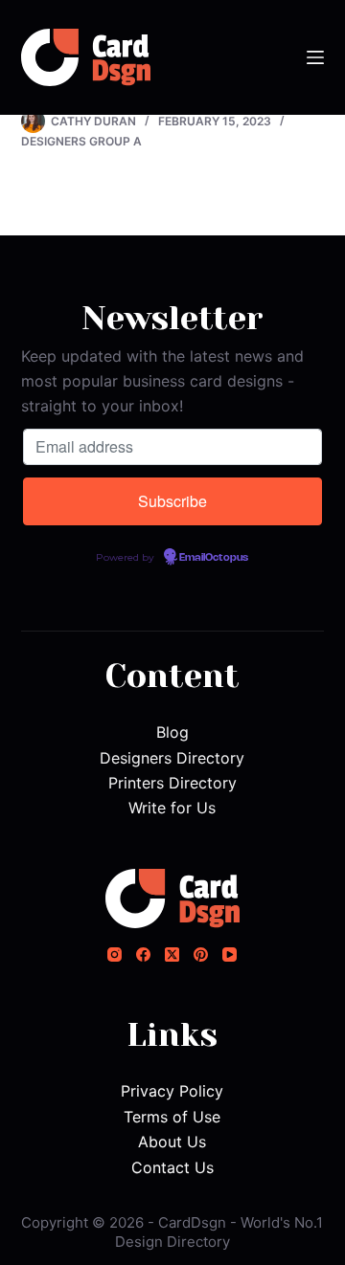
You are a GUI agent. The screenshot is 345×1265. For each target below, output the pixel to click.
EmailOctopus (213, 558)
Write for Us (172, 807)
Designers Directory (172, 757)
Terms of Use (172, 1116)
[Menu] (315, 57)
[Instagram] (114, 954)
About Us (172, 1141)
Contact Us (172, 1167)
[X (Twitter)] (172, 954)
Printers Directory (172, 782)
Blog (172, 732)
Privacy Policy (172, 1090)
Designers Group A (81, 141)
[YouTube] (229, 954)
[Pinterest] (201, 954)
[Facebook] (143, 954)
